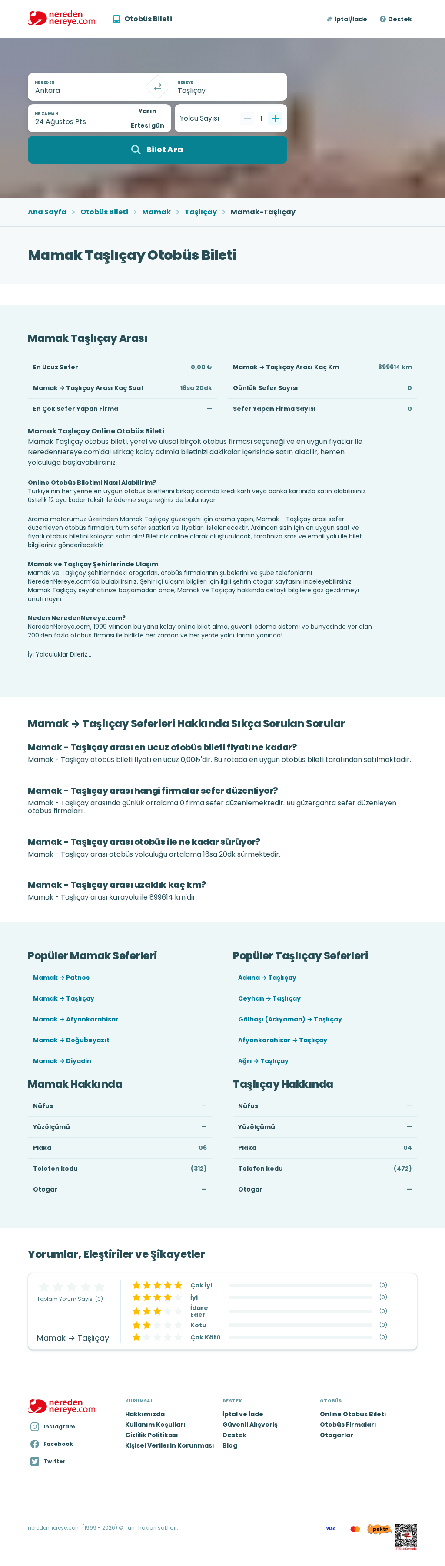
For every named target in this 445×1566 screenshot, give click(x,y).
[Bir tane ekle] (275, 118)
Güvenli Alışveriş (250, 1424)
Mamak (156, 212)
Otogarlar (336, 1435)
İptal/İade (351, 19)
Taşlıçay (201, 212)
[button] (347, 19)
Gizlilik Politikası (151, 1435)
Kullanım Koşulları (155, 1424)
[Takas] (157, 86)
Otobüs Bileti (104, 212)
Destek (400, 19)
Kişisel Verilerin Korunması (169, 1445)
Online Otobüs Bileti (353, 1414)
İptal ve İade (242, 1414)
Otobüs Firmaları (348, 1424)
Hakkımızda (145, 1414)
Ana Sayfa (47, 212)
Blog (229, 1445)
